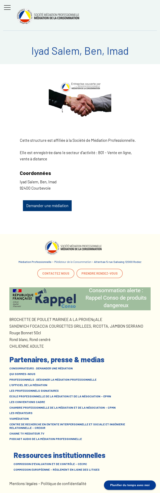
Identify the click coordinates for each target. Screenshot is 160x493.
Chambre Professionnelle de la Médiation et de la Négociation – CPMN (62, 407)
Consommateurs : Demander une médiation (41, 368)
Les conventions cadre (27, 402)
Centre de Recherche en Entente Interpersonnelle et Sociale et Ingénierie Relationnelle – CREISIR (67, 426)
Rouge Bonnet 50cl (25, 332)
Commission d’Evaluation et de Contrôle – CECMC (50, 464)
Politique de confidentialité (63, 483)
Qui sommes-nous (22, 374)
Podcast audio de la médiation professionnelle (45, 439)
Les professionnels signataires (34, 390)
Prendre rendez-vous (99, 273)
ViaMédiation (19, 418)
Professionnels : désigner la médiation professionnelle (52, 379)
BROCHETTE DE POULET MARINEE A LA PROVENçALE (55, 319)
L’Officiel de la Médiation (28, 385)
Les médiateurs (20, 413)
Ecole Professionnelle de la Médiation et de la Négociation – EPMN (60, 396)
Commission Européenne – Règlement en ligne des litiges (57, 469)
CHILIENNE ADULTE (26, 346)
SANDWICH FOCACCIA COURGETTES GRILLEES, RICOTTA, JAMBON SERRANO (76, 326)
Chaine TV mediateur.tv (26, 433)
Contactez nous (55, 273)
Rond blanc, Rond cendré (29, 339)
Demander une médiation (47, 205)
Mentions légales (23, 483)
